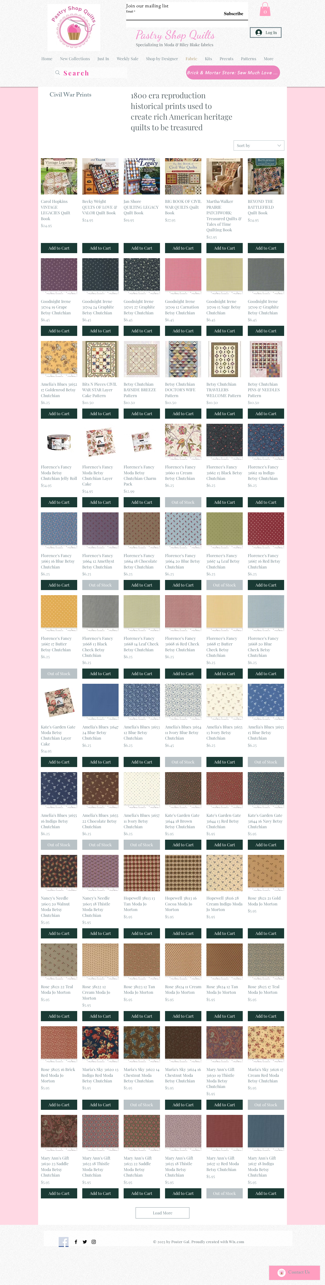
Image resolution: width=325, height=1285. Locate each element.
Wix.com (236, 1241)
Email (129, 11)
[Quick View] (59, 176)
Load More (162, 1212)
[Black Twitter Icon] (85, 1242)
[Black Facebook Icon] (76, 1242)
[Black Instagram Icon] (93, 1242)
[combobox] (259, 145)
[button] (265, 9)
